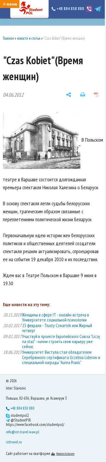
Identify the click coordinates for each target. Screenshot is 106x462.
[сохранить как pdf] (96, 95)
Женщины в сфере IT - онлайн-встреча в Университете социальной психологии (55, 317)
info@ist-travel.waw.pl (22, 431)
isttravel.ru (14, 442)
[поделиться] (68, 95)
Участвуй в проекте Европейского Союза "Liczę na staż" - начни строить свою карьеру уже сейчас (61, 342)
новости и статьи (28, 38)
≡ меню (10, 4)
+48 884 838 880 (70, 8)
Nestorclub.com (65, 453)
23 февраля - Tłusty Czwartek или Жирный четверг (57, 328)
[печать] (82, 95)
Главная (8, 38)
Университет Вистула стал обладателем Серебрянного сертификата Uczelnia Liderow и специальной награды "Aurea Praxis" (61, 357)
